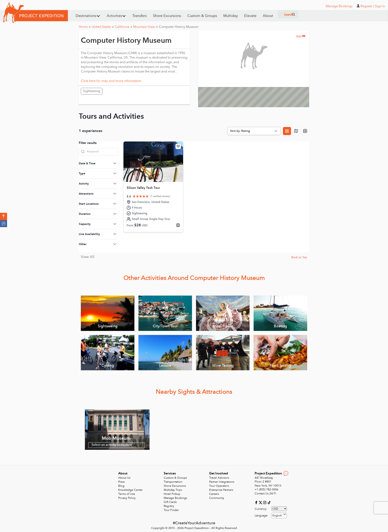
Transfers (139, 15)
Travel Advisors (219, 478)
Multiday (230, 15)
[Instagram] (265, 502)
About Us (124, 478)
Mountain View (145, 27)
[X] (261, 502)
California (123, 27)
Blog (121, 486)
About (268, 15)
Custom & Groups (202, 15)
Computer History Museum (178, 27)
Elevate (250, 15)
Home (85, 27)
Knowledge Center (130, 490)
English (277, 515)
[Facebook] (257, 502)
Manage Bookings (175, 498)
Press (121, 482)
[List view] (305, 131)
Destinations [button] (86, 15)
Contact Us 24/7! (265, 493)
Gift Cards (170, 502)
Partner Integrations (221, 482)
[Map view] (296, 131)
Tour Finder (171, 510)
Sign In (380, 6)
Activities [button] (114, 15)
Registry (169, 506)
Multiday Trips (173, 490)
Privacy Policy (127, 498)
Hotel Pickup (172, 494)
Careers (214, 494)
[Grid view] (287, 131)
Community (216, 498)
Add (300, 36)
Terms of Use (126, 494)
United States (103, 27)
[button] (3, 216)
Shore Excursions (167, 15)
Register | (367, 6)
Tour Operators (219, 486)
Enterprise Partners (221, 490)
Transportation (173, 482)
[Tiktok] (269, 502)
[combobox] (279, 515)
